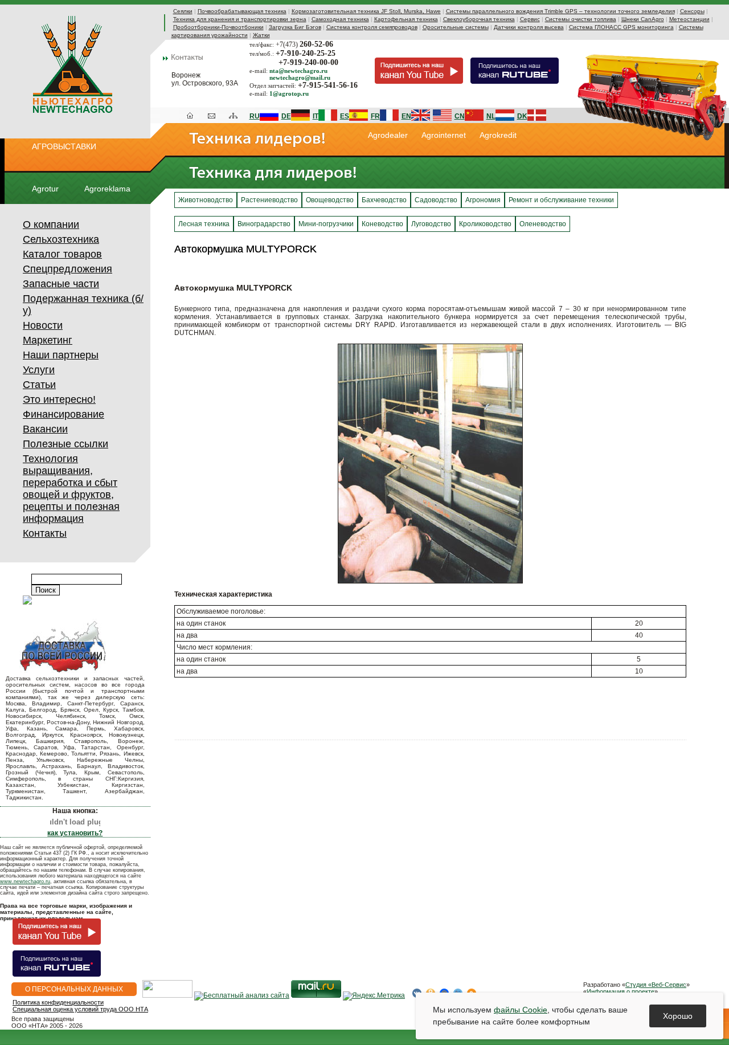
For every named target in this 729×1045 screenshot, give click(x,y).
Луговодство (431, 224)
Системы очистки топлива (580, 19)
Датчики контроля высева (529, 27)
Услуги (39, 369)
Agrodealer (388, 135)
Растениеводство (269, 200)
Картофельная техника (406, 19)
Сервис (530, 19)
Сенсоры (692, 11)
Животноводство (205, 200)
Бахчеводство (384, 200)
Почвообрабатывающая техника (242, 11)
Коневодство (382, 224)
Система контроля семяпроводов (371, 27)
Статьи (39, 384)
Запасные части (61, 283)
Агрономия (483, 200)
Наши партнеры (61, 355)
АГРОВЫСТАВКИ (64, 146)
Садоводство (436, 200)
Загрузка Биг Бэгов (295, 27)
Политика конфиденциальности (58, 1002)
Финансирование (63, 414)
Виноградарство (263, 224)
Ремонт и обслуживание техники (561, 200)
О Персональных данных (74, 989)
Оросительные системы (456, 27)
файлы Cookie (520, 1009)
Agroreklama (107, 188)
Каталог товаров (62, 254)
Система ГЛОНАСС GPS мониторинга (621, 27)
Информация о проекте (620, 991)
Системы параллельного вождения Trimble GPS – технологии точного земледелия (560, 11)
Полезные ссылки (65, 444)
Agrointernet (443, 135)
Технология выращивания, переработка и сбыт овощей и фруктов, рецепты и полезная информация (71, 488)
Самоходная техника (340, 19)
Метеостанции (689, 19)
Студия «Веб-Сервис (655, 984)
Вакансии (45, 429)
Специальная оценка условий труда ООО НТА (80, 1009)
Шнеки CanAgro (642, 19)
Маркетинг (47, 340)
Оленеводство (542, 224)
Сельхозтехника (61, 239)
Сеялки (183, 11)
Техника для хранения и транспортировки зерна (239, 19)
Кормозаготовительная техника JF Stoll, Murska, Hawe (366, 11)
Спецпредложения (67, 269)
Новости (43, 325)
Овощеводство (330, 200)
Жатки (261, 35)
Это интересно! (59, 399)
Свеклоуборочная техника (479, 19)
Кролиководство (485, 224)
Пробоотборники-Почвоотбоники (218, 27)
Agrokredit (498, 135)
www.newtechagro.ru (25, 881)
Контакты (45, 533)
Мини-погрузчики (326, 224)
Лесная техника (204, 224)
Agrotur (45, 188)
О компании (51, 224)
